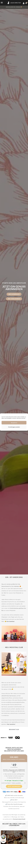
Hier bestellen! (11, 724)
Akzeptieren (14, 422)
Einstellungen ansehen (14, 427)
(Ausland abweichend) (19, 819)
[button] (3, 634)
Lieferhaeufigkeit (6, 783)
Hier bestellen (10, 621)
